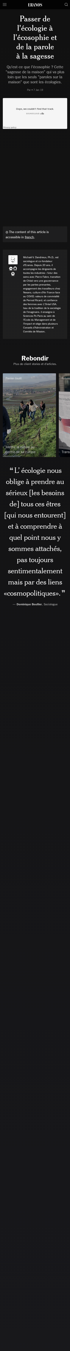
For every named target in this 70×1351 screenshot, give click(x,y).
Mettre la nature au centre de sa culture (20, 449)
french (29, 237)
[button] (5, 4)
